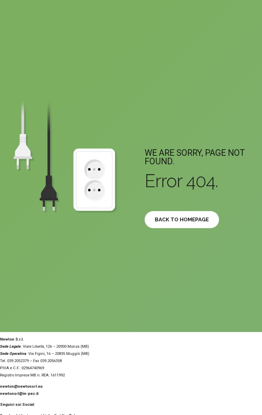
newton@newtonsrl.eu (21, 386)
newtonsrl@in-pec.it (19, 393)
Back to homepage (182, 220)
